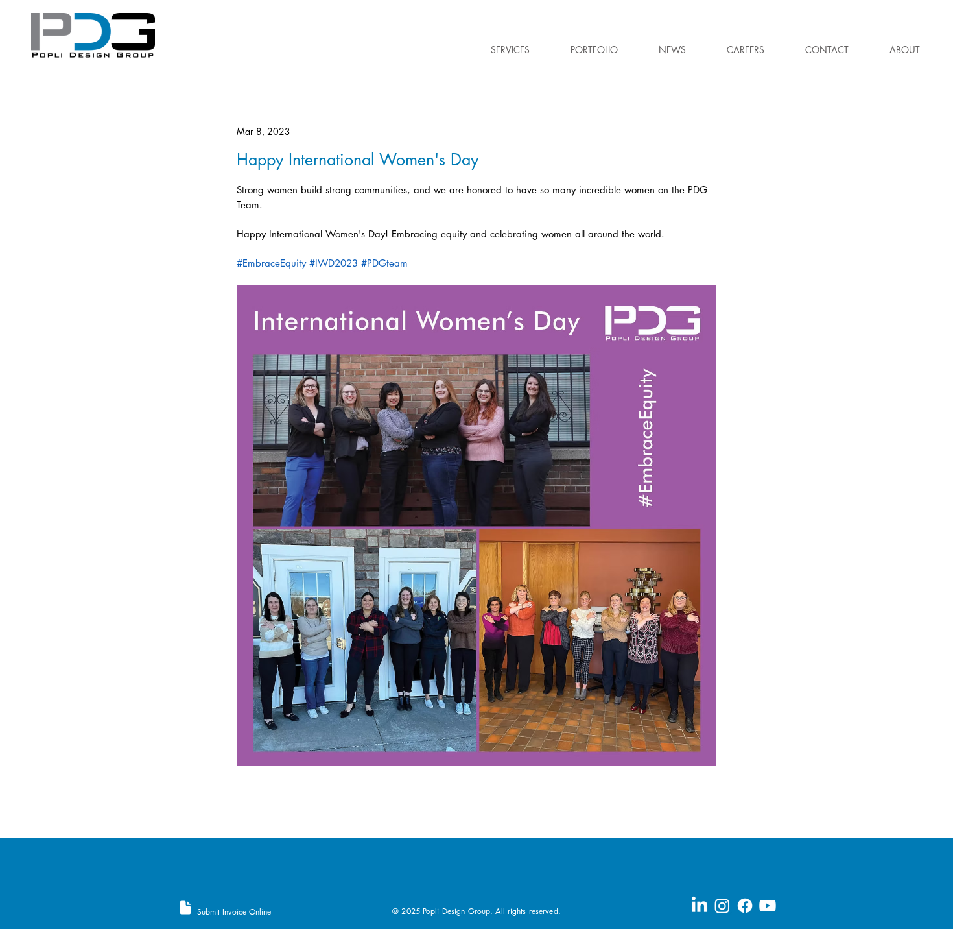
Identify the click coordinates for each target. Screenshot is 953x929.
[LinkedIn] (699, 905)
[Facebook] (745, 905)
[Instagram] (722, 905)
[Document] (185, 907)
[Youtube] (767, 905)
